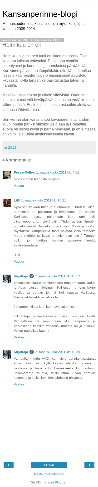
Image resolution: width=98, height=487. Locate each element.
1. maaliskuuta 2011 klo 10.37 (57, 276)
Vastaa (19, 186)
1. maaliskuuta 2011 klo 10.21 (43, 200)
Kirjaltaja (21, 276)
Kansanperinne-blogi (40, 13)
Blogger (60, 482)
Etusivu (49, 465)
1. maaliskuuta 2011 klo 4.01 (57, 172)
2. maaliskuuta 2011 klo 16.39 (57, 352)
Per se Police (24, 172)
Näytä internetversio (49, 474)
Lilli (17, 200)
